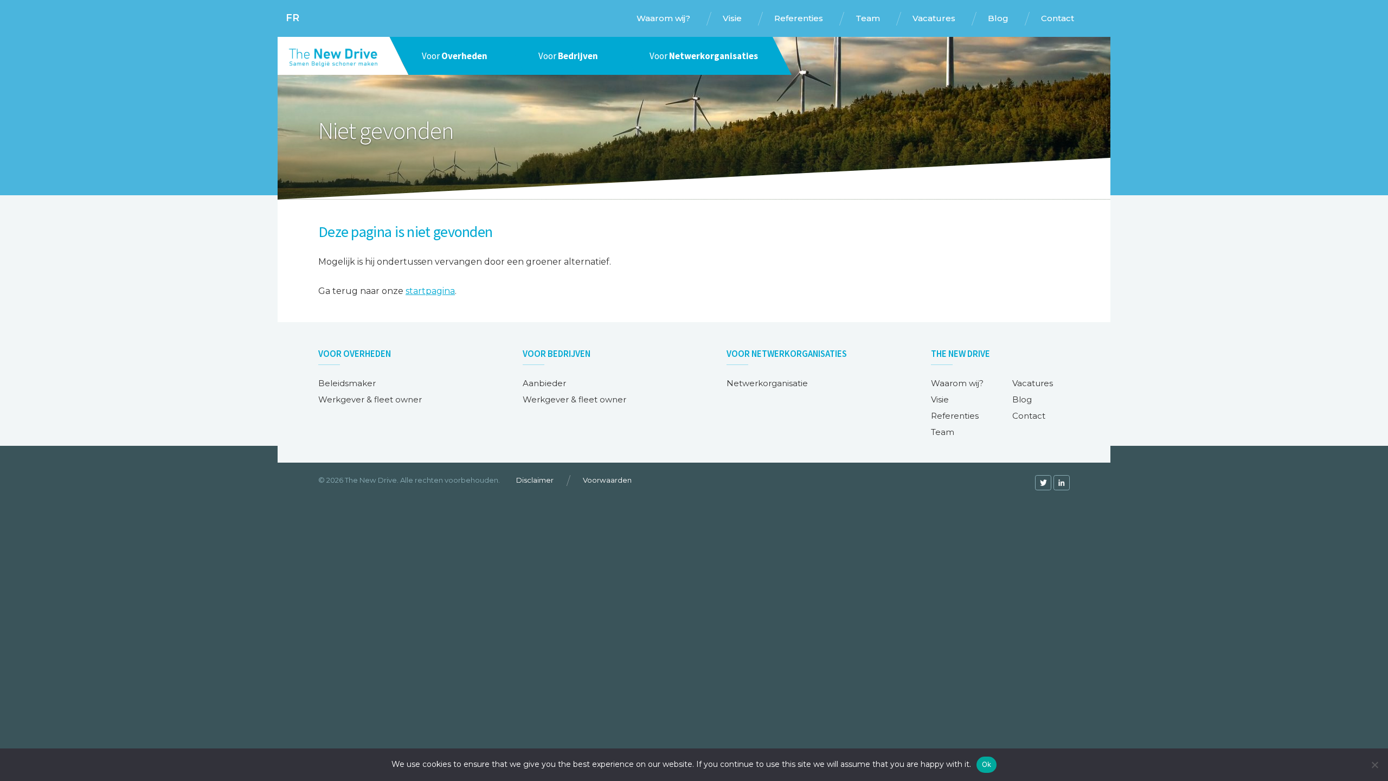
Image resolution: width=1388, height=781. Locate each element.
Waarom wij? (957, 383)
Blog (1022, 399)
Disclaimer (535, 480)
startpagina (430, 291)
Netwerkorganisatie (767, 383)
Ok (987, 764)
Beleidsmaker (347, 383)
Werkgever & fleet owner (370, 399)
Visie (940, 399)
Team (942, 432)
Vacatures (1032, 383)
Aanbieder (544, 383)
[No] (1374, 764)
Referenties (955, 416)
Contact (1028, 416)
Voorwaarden (607, 480)
